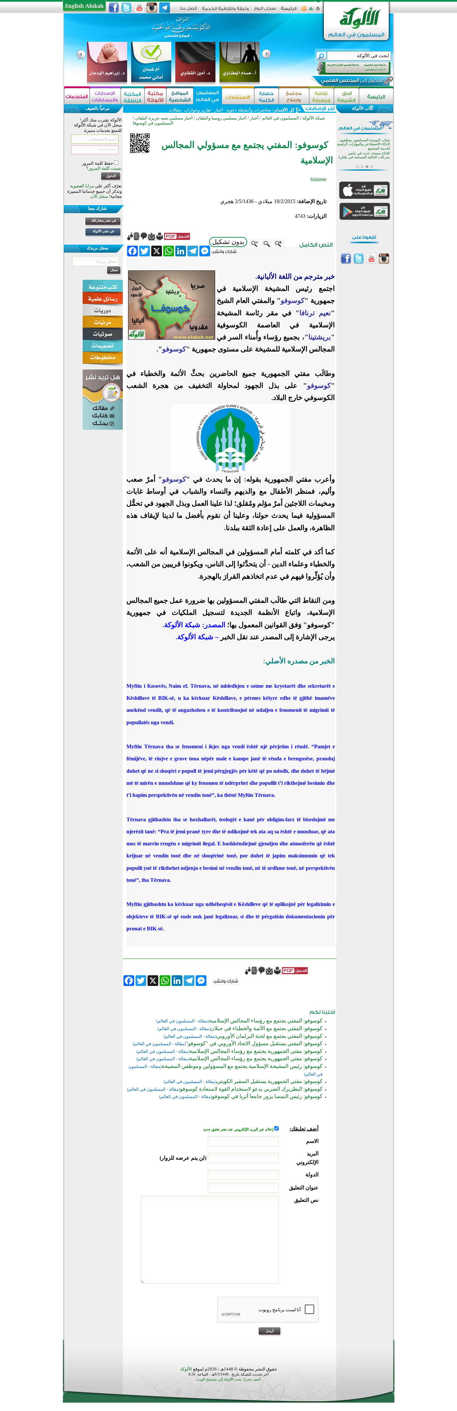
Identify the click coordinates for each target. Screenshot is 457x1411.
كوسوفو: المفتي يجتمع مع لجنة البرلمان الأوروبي (269, 1036)
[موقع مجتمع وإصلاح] (294, 96)
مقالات (175, 109)
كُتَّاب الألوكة (362, 108)
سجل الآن (99, 196)
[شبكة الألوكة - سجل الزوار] (265, 10)
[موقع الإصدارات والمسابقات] (105, 96)
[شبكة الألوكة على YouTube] (139, 7)
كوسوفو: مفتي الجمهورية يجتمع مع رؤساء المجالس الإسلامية (256, 1051)
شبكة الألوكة (313, 117)
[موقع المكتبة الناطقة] (133, 96)
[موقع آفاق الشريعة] (346, 96)
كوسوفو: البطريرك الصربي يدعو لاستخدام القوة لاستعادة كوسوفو (251, 1089)
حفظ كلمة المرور (98, 163)
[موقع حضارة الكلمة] (266, 96)
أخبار (218, 109)
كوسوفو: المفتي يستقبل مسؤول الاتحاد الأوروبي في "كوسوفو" (254, 1043)
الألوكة (186, 1369)
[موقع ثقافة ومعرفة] (321, 96)
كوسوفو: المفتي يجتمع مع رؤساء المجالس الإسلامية (266, 1020)
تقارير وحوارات (197, 109)
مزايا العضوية (82, 185)
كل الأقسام (284, 109)
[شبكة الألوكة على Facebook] (113, 7)
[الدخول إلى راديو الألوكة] (347, 68)
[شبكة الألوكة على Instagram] (152, 7)
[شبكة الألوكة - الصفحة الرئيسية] (289, 10)
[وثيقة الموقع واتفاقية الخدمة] (225, 10)
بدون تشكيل (228, 241)
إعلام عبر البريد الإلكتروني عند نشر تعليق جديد (238, 1129)
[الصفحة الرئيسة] (318, 10)
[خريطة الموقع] (310, 10)
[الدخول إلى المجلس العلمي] (351, 81)
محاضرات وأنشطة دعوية (248, 109)
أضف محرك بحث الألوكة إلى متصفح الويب (228, 1379)
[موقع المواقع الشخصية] (179, 96)
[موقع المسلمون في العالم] (207, 96)
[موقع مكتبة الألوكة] (155, 96)
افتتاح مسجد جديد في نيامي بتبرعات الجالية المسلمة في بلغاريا (364, 146)
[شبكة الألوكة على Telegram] (164, 7)
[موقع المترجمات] (77, 96)
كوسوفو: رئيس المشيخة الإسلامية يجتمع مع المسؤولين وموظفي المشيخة (242, 1066)
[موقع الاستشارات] (238, 96)
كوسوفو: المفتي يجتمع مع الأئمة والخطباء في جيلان (266, 1028)
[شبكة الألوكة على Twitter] (126, 7)
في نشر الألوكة (103, 231)
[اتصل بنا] (188, 10)
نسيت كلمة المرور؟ (104, 168)
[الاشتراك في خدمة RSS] (303, 10)
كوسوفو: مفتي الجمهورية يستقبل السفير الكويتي (269, 1081)
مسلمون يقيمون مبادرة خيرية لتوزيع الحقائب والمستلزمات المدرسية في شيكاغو (367, 161)
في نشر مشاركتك (103, 220)
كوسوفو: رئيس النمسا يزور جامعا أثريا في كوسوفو (267, 1096)
